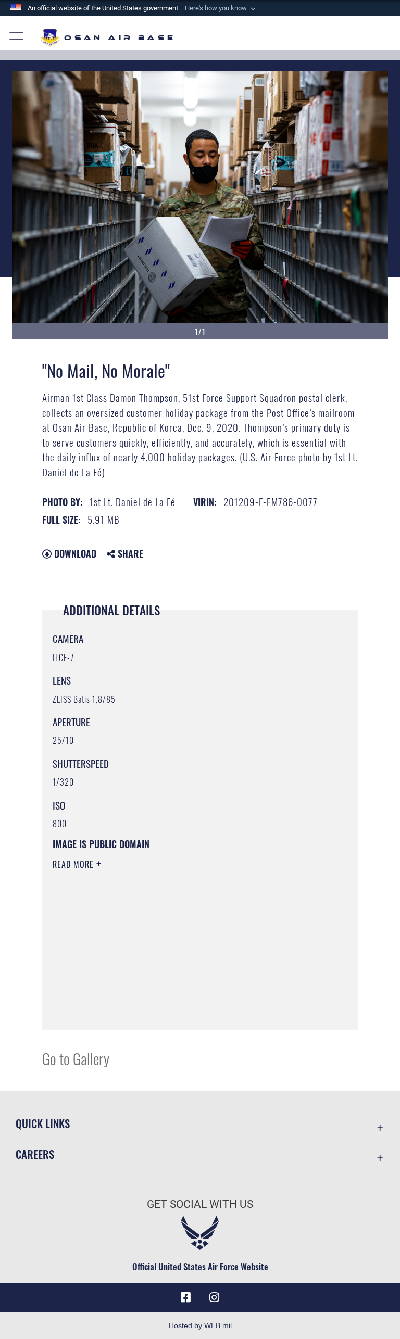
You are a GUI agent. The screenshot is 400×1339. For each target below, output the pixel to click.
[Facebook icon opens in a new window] (185, 1297)
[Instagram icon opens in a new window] (214, 1297)
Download (74, 553)
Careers (35, 1154)
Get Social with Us (200, 1204)
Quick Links (43, 1123)
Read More (74, 864)
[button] (221, 8)
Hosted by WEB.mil (200, 1325)
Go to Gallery (75, 1058)
